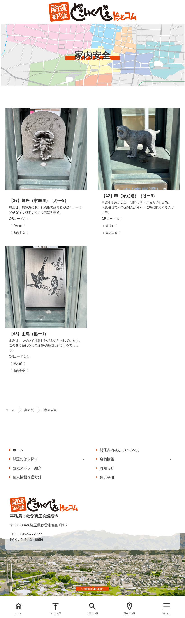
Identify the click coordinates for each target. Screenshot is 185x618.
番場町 (110, 225)
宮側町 (17, 225)
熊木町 (17, 363)
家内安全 (19, 233)
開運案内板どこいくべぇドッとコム (92, 12)
